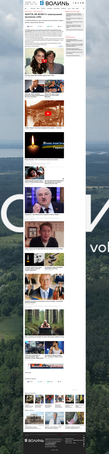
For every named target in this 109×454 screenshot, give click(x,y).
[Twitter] (76, 3)
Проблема (49, 8)
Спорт (69, 8)
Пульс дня (32, 8)
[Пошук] (83, 8)
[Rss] (84, 446)
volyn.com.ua (59, 434)
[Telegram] (80, 3)
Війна (38, 8)
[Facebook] (73, 3)
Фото (73, 8)
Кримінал (63, 8)
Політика (43, 8)
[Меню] (25, 8)
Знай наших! (56, 8)
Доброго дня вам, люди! (38, 11)
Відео (77, 8)
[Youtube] (83, 3)
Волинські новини (28, 11)
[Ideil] (54, 449)
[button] (34, 2)
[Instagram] (78, 3)
